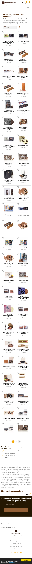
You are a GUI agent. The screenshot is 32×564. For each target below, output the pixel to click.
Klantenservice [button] (5, 524)
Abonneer (16, 510)
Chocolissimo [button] (5, 520)
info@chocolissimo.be (16, 545)
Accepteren (26, 560)
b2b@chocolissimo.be (16, 552)
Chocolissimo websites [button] (8, 527)
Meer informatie (12, 562)
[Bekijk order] (19, 27)
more (27, 494)
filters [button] (8, 27)
